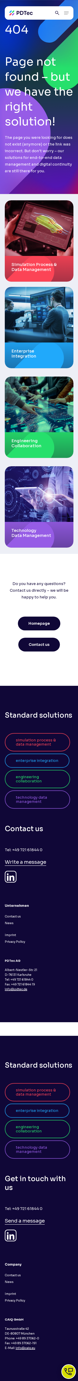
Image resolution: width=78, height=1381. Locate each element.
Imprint (10, 935)
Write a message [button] (25, 862)
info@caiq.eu (25, 1348)
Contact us (13, 916)
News (9, 923)
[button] (66, 13)
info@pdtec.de (16, 989)
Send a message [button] (25, 1221)
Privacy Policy (15, 942)
